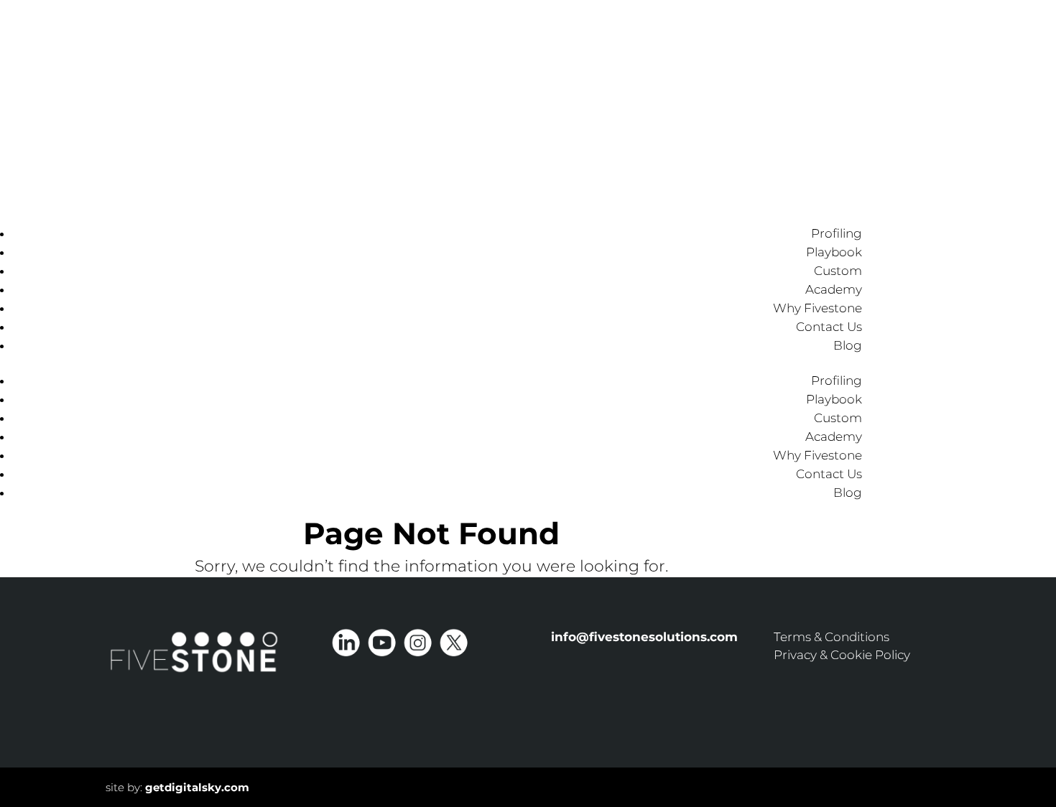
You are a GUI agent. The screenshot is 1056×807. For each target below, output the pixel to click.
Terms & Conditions (831, 637)
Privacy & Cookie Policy (842, 655)
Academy (833, 289)
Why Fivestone (817, 308)
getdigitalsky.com (197, 787)
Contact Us (829, 326)
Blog (847, 345)
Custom (838, 270)
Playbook (834, 252)
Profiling (836, 233)
